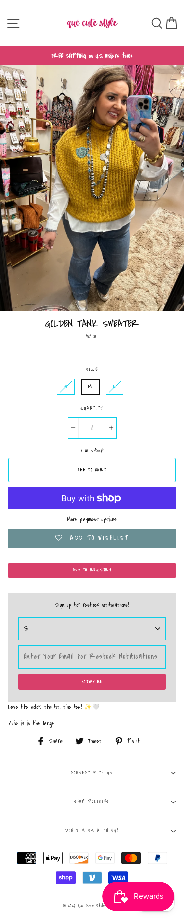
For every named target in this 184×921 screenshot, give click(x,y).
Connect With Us (92, 773)
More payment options (92, 519)
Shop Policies (92, 801)
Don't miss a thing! (91, 830)
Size (92, 369)
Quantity (92, 408)
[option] (92, 55)
